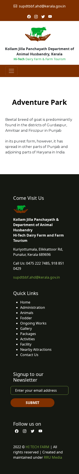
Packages (28, 333)
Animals (26, 312)
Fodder (26, 318)
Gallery (26, 328)
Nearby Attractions (36, 349)
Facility (25, 344)
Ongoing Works (33, 323)
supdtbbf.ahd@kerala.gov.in (42, 6)
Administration (32, 307)
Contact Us (29, 354)
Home (25, 302)
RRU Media (53, 457)
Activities (27, 339)
